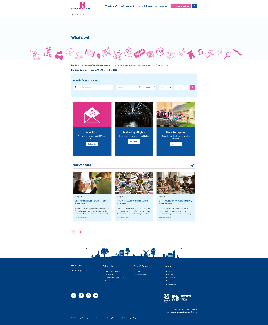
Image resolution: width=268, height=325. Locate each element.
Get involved (127, 6)
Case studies (109, 281)
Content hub (141, 274)
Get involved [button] (109, 266)
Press (169, 271)
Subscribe (92, 144)
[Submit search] (192, 87)
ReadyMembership (190, 312)
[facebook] (80, 231)
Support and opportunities (114, 277)
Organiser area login (180, 6)
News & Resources (147, 6)
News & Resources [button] (143, 266)
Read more (134, 141)
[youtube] (95, 295)
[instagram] (88, 295)
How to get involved (112, 271)
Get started (109, 274)
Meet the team (173, 281)
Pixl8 (195, 309)
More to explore (79, 274)
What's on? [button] (76, 265)
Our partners (172, 277)
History (170, 274)
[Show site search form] (194, 6)
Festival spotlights (81, 217)
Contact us (172, 284)
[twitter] (73, 231)
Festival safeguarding (129, 318)
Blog (138, 271)
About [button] (168, 266)
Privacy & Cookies (113, 318)
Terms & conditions (98, 318)
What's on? (111, 6)
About (163, 6)
